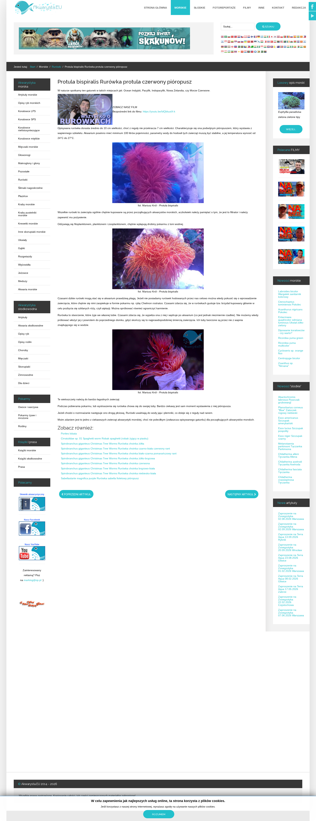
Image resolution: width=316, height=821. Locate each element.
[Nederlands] (249, 36)
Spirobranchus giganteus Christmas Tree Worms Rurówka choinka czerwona (105, 463)
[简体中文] (232, 36)
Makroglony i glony (29, 163)
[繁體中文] (235, 36)
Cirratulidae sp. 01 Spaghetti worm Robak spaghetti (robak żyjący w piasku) (104, 438)
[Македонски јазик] (301, 41)
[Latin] (275, 46)
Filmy (247, 7)
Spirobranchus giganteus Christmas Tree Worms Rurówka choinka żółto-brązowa (108, 458)
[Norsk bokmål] (278, 36)
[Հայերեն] (222, 46)
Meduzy (22, 281)
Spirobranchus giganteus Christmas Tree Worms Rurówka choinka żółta (102, 443)
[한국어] (275, 36)
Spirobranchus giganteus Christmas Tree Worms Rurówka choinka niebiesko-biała (108, 473)
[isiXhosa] (265, 51)
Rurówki (22, 179)
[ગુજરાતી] (255, 46)
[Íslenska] (298, 41)
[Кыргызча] (242, 51)
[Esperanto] (252, 46)
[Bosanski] (245, 46)
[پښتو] (249, 51)
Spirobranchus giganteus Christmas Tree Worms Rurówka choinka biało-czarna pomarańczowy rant (118, 453)
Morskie (180, 7)
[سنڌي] (262, 51)
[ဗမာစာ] (295, 46)
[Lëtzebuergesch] (245, 51)
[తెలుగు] (288, 46)
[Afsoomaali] (285, 46)
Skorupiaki (24, 366)
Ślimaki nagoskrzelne (30, 187)
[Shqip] (252, 41)
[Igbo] (258, 46)
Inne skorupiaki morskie (32, 231)
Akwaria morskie (27, 289)
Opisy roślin (25, 341)
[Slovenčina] (239, 41)
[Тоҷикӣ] (225, 51)
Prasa (21, 466)
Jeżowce (23, 272)
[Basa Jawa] (262, 46)
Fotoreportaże (224, 7)
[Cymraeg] (291, 41)
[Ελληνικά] (262, 36)
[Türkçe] (272, 41)
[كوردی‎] (239, 51)
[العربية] (225, 36)
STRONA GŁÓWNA (155, 7)
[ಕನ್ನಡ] (265, 46)
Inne (261, 7)
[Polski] (281, 36)
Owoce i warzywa (28, 407)
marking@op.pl (32, 580)
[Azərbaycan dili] (225, 46)
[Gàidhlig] (255, 51)
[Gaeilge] (288, 41)
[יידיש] (304, 41)
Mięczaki (23, 358)
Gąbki (21, 248)
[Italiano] (268, 36)
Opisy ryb (23, 333)
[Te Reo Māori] (278, 46)
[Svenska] (298, 36)
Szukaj (269, 26)
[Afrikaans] (278, 41)
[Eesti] (255, 41)
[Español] (295, 36)
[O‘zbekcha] (229, 51)
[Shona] (258, 51)
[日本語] (272, 36)
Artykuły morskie (27, 94)
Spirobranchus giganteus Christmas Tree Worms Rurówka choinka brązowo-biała (108, 468)
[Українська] (245, 41)
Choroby (23, 350)
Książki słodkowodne (30, 458)
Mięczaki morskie (28, 146)
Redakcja (299, 7)
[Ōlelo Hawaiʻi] (235, 51)
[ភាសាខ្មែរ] (268, 46)
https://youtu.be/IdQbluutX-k (159, 111)
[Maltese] (265, 41)
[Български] (229, 36)
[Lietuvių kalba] (232, 41)
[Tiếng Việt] (249, 41)
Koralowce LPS (27, 111)
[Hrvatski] (239, 36)
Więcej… (291, 129)
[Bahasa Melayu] (281, 41)
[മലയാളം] (301, 46)
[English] (222, 36)
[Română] (288, 36)
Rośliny (22, 426)
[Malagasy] (298, 46)
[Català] (301, 36)
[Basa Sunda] (222, 51)
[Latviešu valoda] (229, 41)
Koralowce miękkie (29, 138)
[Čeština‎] (242, 36)
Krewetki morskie (28, 223)
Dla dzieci (23, 383)
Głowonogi (24, 155)
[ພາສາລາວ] (272, 46)
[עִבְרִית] (222, 41)
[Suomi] (252, 36)
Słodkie (199, 7)
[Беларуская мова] (295, 41)
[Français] (255, 36)
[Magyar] (262, 41)
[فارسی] (275, 41)
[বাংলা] (242, 46)
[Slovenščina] (242, 41)
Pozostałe (23, 171)
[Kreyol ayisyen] (235, 46)
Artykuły (22, 317)
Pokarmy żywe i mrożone (27, 416)
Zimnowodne (25, 374)
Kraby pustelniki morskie (27, 214)
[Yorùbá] (291, 46)
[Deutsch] (258, 36)
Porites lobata (69, 433)
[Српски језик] (235, 41)
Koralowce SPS (27, 119)
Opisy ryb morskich (29, 102)
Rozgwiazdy (25, 256)
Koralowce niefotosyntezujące (29, 129)
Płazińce (23, 196)
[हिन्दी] (265, 36)
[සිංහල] (304, 46)
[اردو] (239, 46)
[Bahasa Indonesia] (225, 41)
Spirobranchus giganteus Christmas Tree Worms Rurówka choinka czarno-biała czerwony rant (115, 448)
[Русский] (291, 36)
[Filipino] (304, 36)
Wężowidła (24, 264)
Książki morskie (27, 450)
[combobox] (237, 26)
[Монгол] (281, 46)
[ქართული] (232, 46)
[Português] (285, 36)
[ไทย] (268, 41)
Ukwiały (22, 240)
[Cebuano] (249, 46)
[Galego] (258, 41)
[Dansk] (245, 36)
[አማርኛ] (232, 51)
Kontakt (278, 7)
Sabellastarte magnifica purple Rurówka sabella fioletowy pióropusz (100, 478)
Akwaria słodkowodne (30, 325)
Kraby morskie (26, 204)
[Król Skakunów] (104, 38)
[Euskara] (229, 46)
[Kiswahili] (285, 41)
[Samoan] (252, 51)
